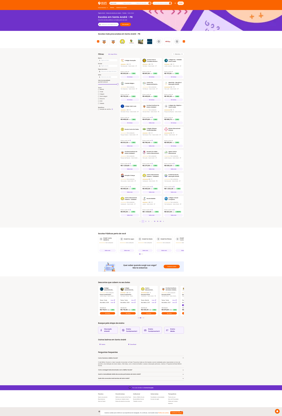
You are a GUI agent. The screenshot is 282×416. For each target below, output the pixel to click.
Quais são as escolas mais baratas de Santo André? (114, 378)
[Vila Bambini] (158, 41)
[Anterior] (98, 41)
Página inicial (101, 13)
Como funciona (102, 7)
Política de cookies (163, 413)
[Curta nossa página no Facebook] (99, 411)
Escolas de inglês (155, 399)
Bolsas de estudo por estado (113, 13)
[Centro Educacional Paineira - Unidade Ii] (122, 41)
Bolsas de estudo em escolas (123, 401)
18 (154, 221)
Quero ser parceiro (102, 397)
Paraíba (124, 13)
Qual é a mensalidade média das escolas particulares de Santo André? (119, 374)
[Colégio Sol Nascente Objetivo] (131, 41)
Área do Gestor (102, 401)
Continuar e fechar (176, 413)
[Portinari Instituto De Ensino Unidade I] (104, 41)
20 (160, 221)
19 (157, 221)
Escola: (100, 63)
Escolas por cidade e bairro (122, 399)
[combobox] (115, 3)
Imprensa (170, 403)
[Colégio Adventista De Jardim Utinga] (149, 41)
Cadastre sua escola (121, 7)
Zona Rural (133, 344)
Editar (112, 300)
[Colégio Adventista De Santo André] (140, 41)
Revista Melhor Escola (138, 399)
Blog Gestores (101, 399)
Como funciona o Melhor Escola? (108, 358)
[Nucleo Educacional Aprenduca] (177, 41)
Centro (103, 344)
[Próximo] (184, 41)
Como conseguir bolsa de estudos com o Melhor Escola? (115, 370)
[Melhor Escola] (102, 3)
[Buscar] (149, 3)
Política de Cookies (173, 401)
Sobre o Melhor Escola (138, 397)
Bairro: (100, 58)
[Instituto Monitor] (168, 41)
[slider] (118, 84)
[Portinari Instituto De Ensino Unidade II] (113, 41)
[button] (138, 318)
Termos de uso (172, 397)
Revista (112, 7)
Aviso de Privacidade (173, 399)
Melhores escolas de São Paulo (123, 397)
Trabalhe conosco (137, 401)
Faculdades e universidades (157, 397)
